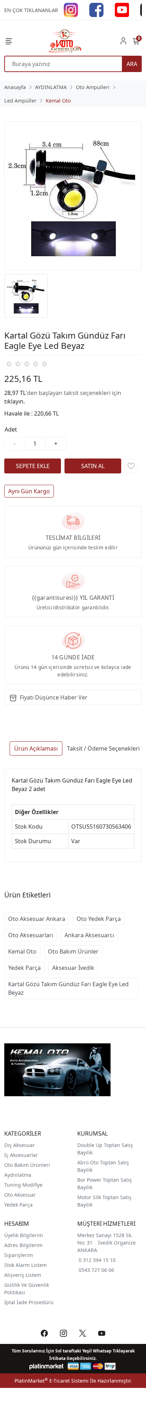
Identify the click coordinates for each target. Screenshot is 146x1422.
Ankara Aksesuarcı (89, 935)
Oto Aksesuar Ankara (36, 919)
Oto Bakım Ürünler (73, 951)
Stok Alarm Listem (25, 1265)
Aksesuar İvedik (73, 968)
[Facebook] (96, 9)
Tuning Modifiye (23, 1184)
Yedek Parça (24, 968)
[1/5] (8, 363)
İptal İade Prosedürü (29, 1302)
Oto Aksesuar (20, 1194)
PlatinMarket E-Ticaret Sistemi (52, 1380)
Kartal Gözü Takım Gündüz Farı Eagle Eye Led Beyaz (68, 988)
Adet (11, 429)
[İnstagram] (71, 9)
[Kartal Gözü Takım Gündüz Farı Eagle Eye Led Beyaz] (73, 195)
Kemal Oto (22, 951)
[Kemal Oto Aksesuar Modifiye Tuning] (64, 41)
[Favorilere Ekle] (131, 466)
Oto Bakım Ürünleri (27, 1165)
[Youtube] (122, 9)
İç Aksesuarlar (21, 1155)
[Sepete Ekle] (32, 466)
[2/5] (13, 363)
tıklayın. (14, 401)
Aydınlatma (17, 1174)
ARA (132, 64)
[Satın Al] (92, 466)
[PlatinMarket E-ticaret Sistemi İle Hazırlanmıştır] (46, 1366)
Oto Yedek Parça (99, 919)
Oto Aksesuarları (30, 935)
